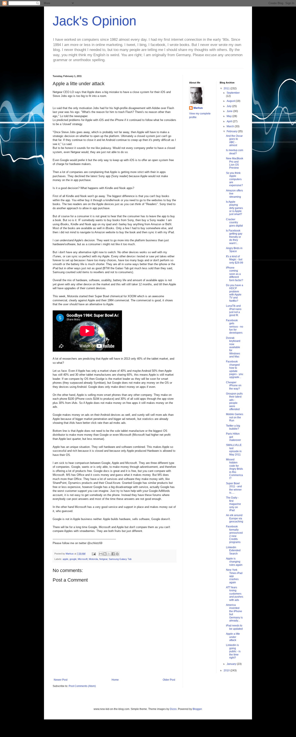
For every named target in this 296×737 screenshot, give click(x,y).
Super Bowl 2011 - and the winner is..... (234, 488)
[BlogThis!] (105, 554)
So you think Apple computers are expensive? (234, 179)
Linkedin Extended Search (233, 550)
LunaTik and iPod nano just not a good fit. (233, 310)
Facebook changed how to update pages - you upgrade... (234, 369)
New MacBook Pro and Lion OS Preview (234, 163)
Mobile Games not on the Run (234, 417)
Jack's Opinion (94, 21)
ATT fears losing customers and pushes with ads (234, 594)
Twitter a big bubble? (233, 427)
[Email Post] (93, 553)
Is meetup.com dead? (234, 152)
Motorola (93, 559)
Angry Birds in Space (234, 250)
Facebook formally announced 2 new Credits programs (234, 534)
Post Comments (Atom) (82, 686)
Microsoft (83, 559)
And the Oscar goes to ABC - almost (234, 140)
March (231, 126)
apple (65, 559)
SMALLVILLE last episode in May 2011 (234, 450)
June (230, 111)
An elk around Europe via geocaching (234, 518)
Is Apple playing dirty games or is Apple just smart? (234, 208)
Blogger (197, 709)
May (229, 116)
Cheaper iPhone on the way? (233, 385)
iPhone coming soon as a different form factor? (234, 274)
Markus (198, 107)
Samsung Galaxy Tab (120, 559)
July (229, 106)
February (232, 131)
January (232, 663)
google (73, 559)
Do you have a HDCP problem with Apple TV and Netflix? (234, 293)
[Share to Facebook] (113, 554)
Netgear (103, 559)
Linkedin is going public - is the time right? (233, 651)
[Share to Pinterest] (117, 554)
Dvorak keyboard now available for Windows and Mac (233, 347)
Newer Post (60, 679)
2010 (227, 670)
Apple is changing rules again (234, 561)
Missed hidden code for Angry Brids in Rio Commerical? (234, 469)
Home (115, 679)
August (231, 101)
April (230, 121)
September (233, 92)
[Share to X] (109, 554)
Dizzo (173, 709)
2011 (227, 88)
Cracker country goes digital (234, 222)
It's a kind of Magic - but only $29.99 (234, 259)
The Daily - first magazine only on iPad (233, 504)
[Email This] (101, 554)
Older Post (169, 679)
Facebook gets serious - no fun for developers (234, 326)
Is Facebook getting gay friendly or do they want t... (234, 237)
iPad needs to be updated (234, 627)
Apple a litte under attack (233, 637)
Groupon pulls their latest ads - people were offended (234, 401)
